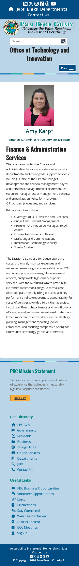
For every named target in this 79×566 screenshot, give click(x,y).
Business (23, 441)
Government (26, 430)
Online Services (28, 452)
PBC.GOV (23, 424)
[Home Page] (11, 9)
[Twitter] (31, 3)
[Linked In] (25, 3)
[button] (63, 41)
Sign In (21, 533)
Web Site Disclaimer (31, 516)
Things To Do (26, 447)
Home (47, 548)
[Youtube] (53, 3)
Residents (24, 436)
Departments (53, 9)
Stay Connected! (28, 510)
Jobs (21, 9)
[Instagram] (36, 3)
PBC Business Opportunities (37, 488)
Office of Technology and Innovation (39, 54)
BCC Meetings (27, 527)
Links (32, 9)
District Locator (28, 521)
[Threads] (47, 3)
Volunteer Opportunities (35, 493)
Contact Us (38, 14)
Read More (20, 398)
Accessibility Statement (25, 548)
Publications (26, 505)
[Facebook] (42, 3)
